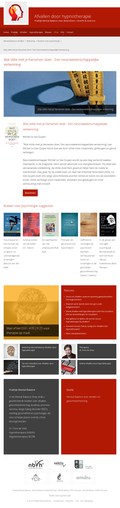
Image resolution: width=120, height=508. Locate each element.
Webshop (31, 41)
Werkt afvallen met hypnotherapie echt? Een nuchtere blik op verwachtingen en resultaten (89, 313)
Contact (69, 32)
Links (77, 501)
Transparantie (58, 501)
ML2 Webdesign (86, 501)
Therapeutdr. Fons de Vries (86, 348)
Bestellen (30, 192)
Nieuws (48, 32)
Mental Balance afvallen (14, 41)
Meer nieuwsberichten (76, 333)
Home (6, 32)
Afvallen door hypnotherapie (60, 495)
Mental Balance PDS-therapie (69, 490)
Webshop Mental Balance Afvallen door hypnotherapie (39, 348)
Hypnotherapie (36, 32)
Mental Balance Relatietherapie (44, 490)
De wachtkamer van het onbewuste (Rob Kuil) (50, 245)
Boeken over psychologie (49, 41)
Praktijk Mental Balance (22, 490)
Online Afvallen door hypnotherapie (95, 363)
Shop (56, 32)
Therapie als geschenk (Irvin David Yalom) (68, 243)
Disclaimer (69, 501)
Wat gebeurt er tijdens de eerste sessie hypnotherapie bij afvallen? (83, 320)
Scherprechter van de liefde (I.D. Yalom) (30, 243)
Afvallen (23, 32)
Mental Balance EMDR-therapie (95, 490)
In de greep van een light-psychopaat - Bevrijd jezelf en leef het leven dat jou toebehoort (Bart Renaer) (108, 253)
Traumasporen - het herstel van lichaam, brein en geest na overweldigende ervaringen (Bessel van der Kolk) (12, 253)
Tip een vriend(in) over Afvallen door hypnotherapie (38, 365)
